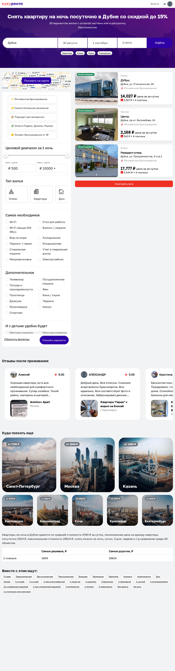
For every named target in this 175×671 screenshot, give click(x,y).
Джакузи (16, 301)
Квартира (113, 576)
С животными (105, 586)
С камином (90, 581)
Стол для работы (54, 222)
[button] (96, 88)
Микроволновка (20, 259)
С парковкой (124, 581)
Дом (158, 576)
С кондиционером (159, 581)
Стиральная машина (17, 251)
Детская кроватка (55, 332)
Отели (80, 53)
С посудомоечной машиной (46, 586)
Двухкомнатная (45, 576)
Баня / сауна (51, 295)
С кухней (19, 581)
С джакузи (75, 581)
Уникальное (105, 53)
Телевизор (17, 279)
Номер (7, 581)
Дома (91, 53)
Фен (45, 289)
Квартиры (67, 53)
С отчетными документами (17, 591)
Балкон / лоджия (54, 227)
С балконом (107, 581)
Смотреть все (124, 184)
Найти (159, 43)
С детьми (89, 586)
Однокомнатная (24, 576)
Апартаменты (144, 576)
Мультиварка (18, 306)
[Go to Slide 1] (96, 102)
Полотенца (17, 295)
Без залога (122, 586)
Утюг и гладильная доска (55, 251)
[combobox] (30, 43)
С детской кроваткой (54, 581)
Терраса (48, 301)
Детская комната (21, 332)
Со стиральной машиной (16, 586)
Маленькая (98, 576)
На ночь (137, 586)
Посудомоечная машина (53, 281)
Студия (7, 576)
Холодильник (52, 237)
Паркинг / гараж (21, 243)
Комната (127, 576)
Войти (155, 3)
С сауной (140, 581)
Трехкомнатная (66, 576)
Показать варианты (54, 340)
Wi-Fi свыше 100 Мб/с (20, 230)
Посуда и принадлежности (21, 287)
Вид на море (18, 237)
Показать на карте (36, 80)
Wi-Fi (13, 222)
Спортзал (16, 312)
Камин (47, 306)
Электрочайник (53, 259)
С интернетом (72, 586)
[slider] (5, 155)
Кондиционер (52, 243)
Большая (83, 576)
